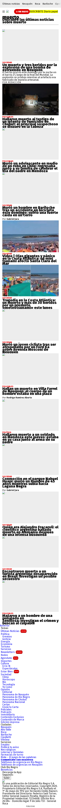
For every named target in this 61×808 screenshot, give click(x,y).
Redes (4, 655)
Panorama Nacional (13, 702)
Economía (6, 644)
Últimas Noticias (13, 631)
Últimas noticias (11, 3)
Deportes (6, 661)
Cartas (6, 704)
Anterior (5, 625)
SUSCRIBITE (44, 11)
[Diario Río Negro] (7, 11)
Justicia (6, 639)
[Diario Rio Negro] (3, 780)
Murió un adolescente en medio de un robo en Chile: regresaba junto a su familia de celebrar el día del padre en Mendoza (30, 167)
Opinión (5, 689)
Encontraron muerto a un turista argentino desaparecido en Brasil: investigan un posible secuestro (30, 575)
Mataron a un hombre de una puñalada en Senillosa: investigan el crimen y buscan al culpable (30, 619)
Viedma (5, 739)
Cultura (5, 663)
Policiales (6, 709)
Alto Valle (6, 729)
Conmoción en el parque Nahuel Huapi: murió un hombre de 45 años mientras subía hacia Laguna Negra (30, 482)
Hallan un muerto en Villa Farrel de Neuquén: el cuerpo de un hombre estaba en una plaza (29, 391)
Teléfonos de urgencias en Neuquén (22, 765)
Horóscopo (8, 679)
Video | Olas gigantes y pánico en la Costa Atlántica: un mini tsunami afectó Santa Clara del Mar (29, 260)
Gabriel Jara (13, 219)
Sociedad (7, 62)
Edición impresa (10, 722)
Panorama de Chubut (14, 699)
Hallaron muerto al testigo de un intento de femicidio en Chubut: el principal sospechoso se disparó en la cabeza (30, 123)
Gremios (7, 636)
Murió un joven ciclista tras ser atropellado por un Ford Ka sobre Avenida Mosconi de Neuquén (29, 348)
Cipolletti (6, 737)
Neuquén (27, 3)
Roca (37, 3)
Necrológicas (8, 749)
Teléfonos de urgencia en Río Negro (21, 762)
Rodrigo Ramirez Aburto (19, 397)
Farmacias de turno (12, 754)
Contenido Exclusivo (12, 717)
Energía (5, 641)
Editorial (7, 692)
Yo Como (7, 687)
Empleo (5, 744)
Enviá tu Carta (10, 707)
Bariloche (48, 3)
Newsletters (11, 652)
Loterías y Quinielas (12, 752)
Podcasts (6, 712)
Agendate (9, 658)
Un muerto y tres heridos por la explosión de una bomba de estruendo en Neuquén (29, 67)
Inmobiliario (8, 714)
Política (5, 634)
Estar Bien (9, 671)
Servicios (6, 649)
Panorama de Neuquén (15, 694)
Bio (4, 682)
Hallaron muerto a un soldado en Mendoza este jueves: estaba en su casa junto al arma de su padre (30, 438)
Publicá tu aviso (10, 747)
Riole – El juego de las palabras (18, 757)
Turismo (5, 646)
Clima (5, 677)
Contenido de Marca (12, 719)
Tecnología (8, 684)
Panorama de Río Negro (16, 697)
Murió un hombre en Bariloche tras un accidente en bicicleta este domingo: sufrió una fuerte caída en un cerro (30, 211)
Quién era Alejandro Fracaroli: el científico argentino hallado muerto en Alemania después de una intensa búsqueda (30, 531)
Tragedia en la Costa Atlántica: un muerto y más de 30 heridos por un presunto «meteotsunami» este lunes (29, 304)
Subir (7, 777)
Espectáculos (10, 668)
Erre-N (6, 666)
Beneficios (7, 770)
